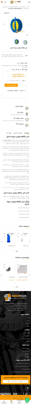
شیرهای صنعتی (22, 7)
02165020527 (16, 381)
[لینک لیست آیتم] (15, 318)
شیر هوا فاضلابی (11, 245)
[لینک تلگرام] (13, 70)
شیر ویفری (5, 7)
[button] (4, 265)
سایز (24, 80)
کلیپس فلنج (12, 277)
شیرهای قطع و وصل (13, 7)
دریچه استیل (26, 8)
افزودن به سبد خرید (11, 85)
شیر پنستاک (25, 245)
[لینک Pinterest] (17, 70)
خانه (28, 7)
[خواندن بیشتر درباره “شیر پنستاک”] (18, 233)
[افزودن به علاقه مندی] (18, 236)
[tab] (26, 133)
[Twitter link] (18, 70)
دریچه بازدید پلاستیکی (23, 277)
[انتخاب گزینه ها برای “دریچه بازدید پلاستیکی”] (18, 265)
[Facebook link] (20, 70)
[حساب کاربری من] (5, 2)
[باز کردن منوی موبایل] (29, 2)
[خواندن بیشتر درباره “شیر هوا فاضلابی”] (4, 233)
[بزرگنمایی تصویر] (27, 35)
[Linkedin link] (15, 70)
